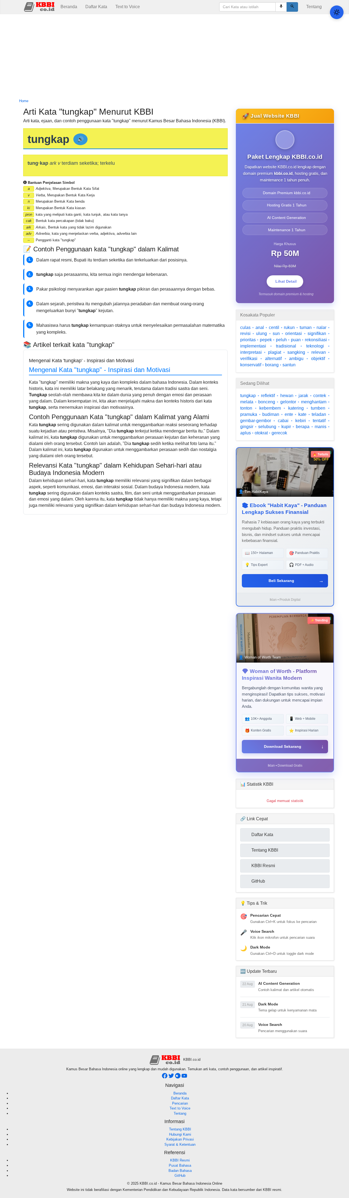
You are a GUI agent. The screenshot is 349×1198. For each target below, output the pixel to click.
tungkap (248, 395)
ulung (261, 333)
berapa (302, 426)
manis (320, 426)
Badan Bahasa (180, 1171)
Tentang (314, 6)
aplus (245, 433)
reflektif (268, 395)
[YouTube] (184, 1077)
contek (319, 395)
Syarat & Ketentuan (179, 1144)
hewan (286, 395)
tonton (246, 408)
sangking (296, 352)
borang (272, 364)
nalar (321, 327)
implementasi (253, 346)
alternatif (273, 358)
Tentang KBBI (180, 1129)
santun (289, 364)
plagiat (274, 352)
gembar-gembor (255, 420)
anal (259, 327)
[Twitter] (172, 1077)
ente (289, 414)
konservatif (250, 364)
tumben (318, 408)
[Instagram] (178, 1077)
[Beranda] (39, 6)
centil (274, 327)
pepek (266, 339)
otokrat (261, 433)
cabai (283, 420)
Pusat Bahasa (180, 1165)
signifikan (317, 333)
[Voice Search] (281, 7)
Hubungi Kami (180, 1134)
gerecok (279, 433)
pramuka (248, 414)
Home (23, 101)
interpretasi (251, 352)
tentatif (319, 420)
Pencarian (180, 1103)
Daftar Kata (96, 6)
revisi (245, 333)
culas (245, 327)
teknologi (315, 346)
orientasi (293, 333)
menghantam (313, 402)
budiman (270, 414)
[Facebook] (165, 1077)
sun (276, 333)
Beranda (69, 6)
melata (246, 402)
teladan (319, 414)
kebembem (270, 408)
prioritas (248, 339)
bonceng (266, 402)
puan (296, 339)
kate (302, 414)
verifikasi (248, 358)
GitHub (179, 1175)
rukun (289, 327)
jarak (303, 395)
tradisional (286, 346)
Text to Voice (127, 6)
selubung (267, 426)
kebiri (300, 420)
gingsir (246, 426)
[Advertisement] (174, 57)
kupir (286, 426)
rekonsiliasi (316, 339)
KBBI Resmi (180, 1160)
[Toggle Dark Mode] (337, 12)
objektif (318, 358)
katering (296, 408)
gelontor (288, 402)
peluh (281, 339)
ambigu (296, 358)
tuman (306, 327)
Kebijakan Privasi (180, 1139)
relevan (318, 352)
